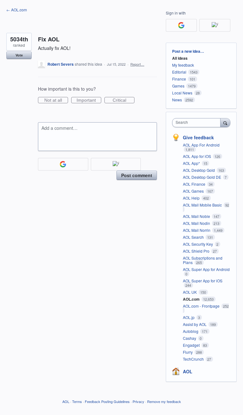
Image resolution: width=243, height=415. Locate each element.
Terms (77, 401)
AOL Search (194, 237)
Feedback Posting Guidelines (107, 401)
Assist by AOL (195, 324)
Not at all (56, 100)
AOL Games (194, 191)
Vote (19, 55)
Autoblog (191, 331)
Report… (137, 64)
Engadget (192, 345)
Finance (179, 78)
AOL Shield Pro (196, 251)
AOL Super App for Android (206, 269)
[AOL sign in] (116, 164)
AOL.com (192, 299)
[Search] (225, 122)
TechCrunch (194, 359)
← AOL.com (16, 9)
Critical (123, 100)
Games (178, 85)
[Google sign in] (63, 164)
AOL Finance (194, 184)
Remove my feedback (164, 401)
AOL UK (190, 292)
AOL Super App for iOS (202, 280)
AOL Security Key (198, 244)
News (177, 99)
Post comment (136, 175)
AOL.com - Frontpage (202, 306)
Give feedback (198, 137)
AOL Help (192, 198)
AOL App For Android (201, 144)
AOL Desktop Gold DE (202, 177)
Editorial (179, 72)
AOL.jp (189, 317)
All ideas (180, 58)
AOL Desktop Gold (199, 170)
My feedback (183, 65)
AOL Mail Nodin (197, 223)
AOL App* (192, 163)
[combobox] (197, 122)
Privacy (138, 401)
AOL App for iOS (197, 156)
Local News (182, 92)
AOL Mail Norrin (197, 230)
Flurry (188, 352)
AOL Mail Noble (197, 216)
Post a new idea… (188, 51)
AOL (187, 371)
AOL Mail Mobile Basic (203, 205)
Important (89, 100)
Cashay (190, 338)
